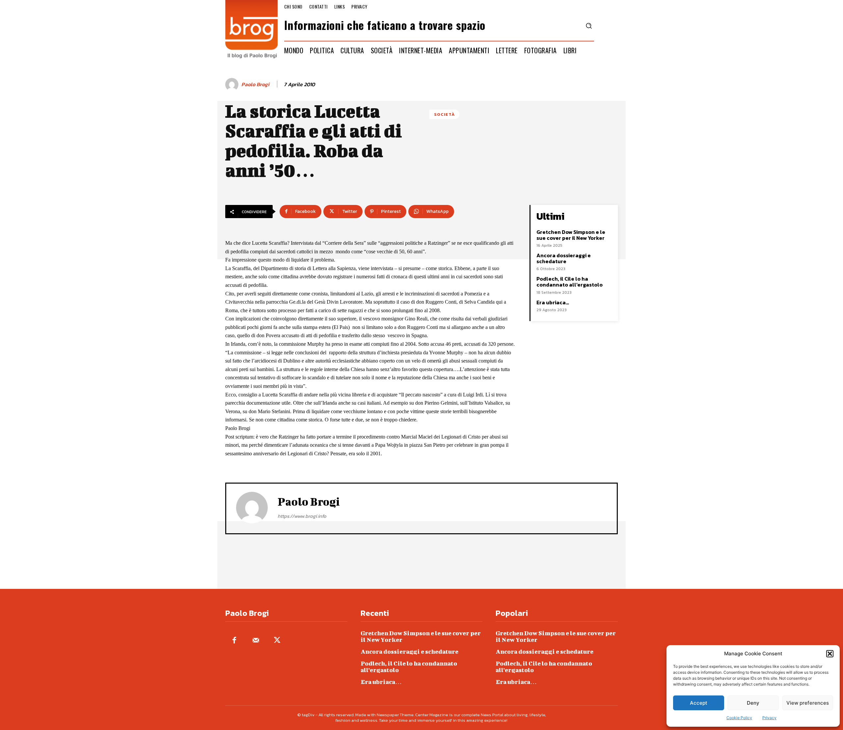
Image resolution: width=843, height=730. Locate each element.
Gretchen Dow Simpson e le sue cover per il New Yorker (570, 235)
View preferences (807, 703)
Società (444, 114)
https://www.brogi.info (302, 516)
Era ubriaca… (552, 302)
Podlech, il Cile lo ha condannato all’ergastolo (569, 282)
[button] (830, 653)
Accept (698, 703)
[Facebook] (234, 641)
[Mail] (256, 641)
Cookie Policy (739, 717)
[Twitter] (277, 641)
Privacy (769, 717)
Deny (753, 703)
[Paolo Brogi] (232, 84)
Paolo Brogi (255, 84)
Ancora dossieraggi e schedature (563, 258)
